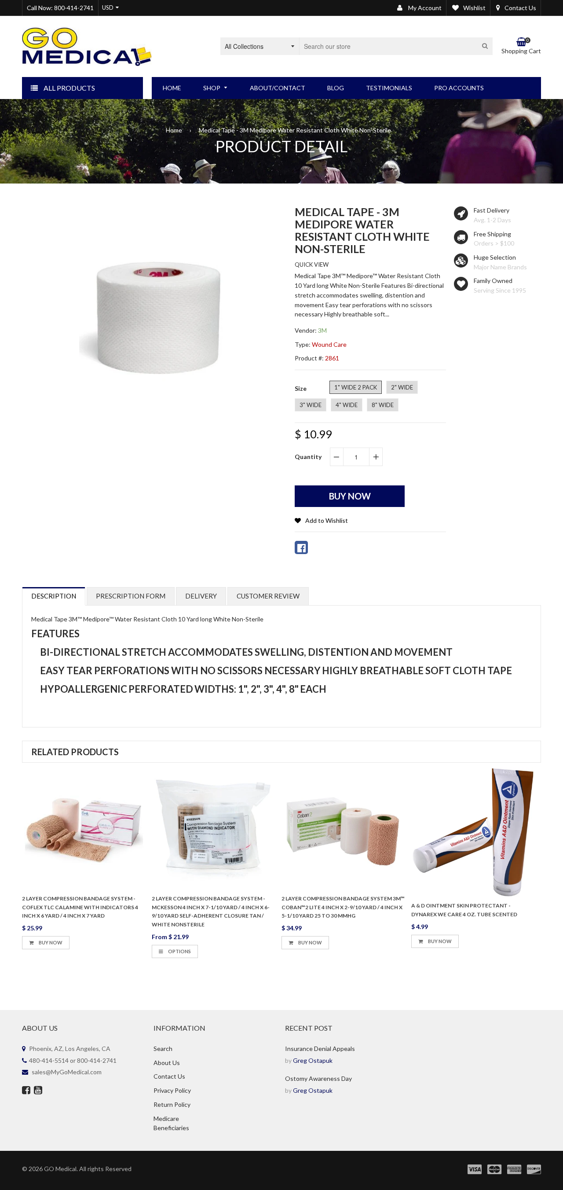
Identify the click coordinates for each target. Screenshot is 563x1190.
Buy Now (50, 942)
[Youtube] (38, 1091)
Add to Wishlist (326, 520)
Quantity (308, 456)
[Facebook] (26, 1091)
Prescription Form (130, 596)
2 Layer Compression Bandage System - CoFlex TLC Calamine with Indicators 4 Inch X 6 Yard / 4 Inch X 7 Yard (80, 907)
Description (53, 596)
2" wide (402, 387)
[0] (301, 547)
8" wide (383, 404)
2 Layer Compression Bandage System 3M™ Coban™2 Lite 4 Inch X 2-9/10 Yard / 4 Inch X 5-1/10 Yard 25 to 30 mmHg (343, 907)
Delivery (201, 596)
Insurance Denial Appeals (320, 1048)
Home (174, 130)
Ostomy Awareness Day (318, 1078)
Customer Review (268, 596)
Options (179, 951)
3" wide (311, 404)
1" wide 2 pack (355, 387)
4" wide (347, 404)
